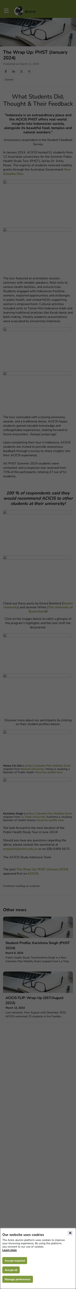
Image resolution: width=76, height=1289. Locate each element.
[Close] (70, 1233)
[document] (38, 1258)
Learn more (9, 1250)
